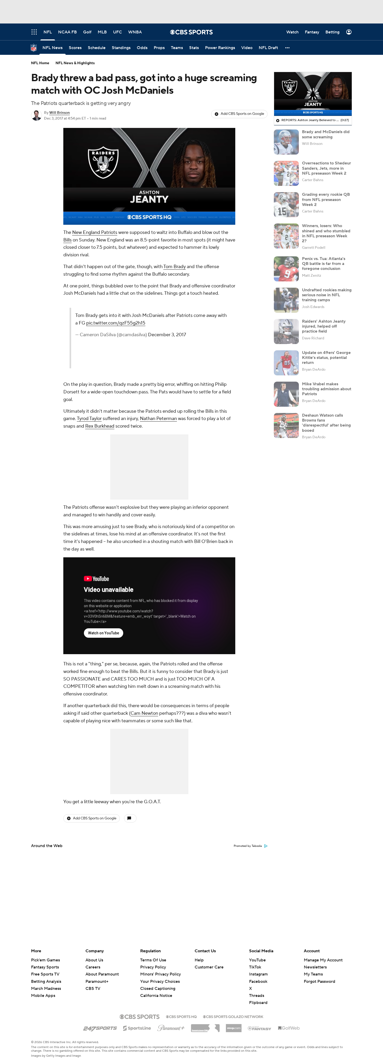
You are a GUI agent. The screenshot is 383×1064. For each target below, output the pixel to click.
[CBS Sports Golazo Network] (233, 1016)
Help (199, 960)
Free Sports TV (45, 974)
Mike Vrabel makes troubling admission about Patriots (326, 389)
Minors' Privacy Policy (160, 974)
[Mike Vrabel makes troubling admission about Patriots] (286, 394)
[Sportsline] (137, 1027)
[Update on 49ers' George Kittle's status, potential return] (286, 362)
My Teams (313, 974)
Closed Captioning (157, 988)
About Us (94, 960)
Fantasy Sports (45, 967)
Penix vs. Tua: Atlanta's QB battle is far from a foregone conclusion (323, 263)
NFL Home (40, 63)
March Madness (46, 988)
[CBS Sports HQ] (181, 1016)
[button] (287, 47)
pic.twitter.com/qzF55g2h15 (115, 323)
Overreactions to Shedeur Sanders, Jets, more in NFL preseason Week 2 (326, 168)
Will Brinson (59, 112)
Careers (92, 967)
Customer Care (209, 967)
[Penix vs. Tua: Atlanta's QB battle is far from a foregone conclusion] (286, 268)
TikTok (255, 967)
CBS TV (92, 988)
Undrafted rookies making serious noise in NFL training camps (327, 295)
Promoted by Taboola (248, 846)
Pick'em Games (45, 960)
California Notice (156, 995)
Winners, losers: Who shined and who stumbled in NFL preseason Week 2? (326, 233)
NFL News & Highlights (75, 63)
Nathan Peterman (158, 419)
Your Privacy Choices (160, 981)
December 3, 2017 (167, 335)
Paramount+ (96, 981)
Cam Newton (144, 713)
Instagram (258, 974)
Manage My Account (323, 960)
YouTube (257, 960)
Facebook (258, 981)
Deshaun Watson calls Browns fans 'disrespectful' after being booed (326, 423)
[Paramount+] (171, 1027)
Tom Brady (174, 267)
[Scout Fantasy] (260, 1028)
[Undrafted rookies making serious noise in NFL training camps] (286, 300)
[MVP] (234, 1026)
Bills (67, 240)
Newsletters (315, 967)
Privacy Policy (153, 967)
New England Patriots (94, 232)
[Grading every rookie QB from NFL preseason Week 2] (286, 204)
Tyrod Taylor (89, 419)
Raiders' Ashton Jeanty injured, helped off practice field (324, 326)
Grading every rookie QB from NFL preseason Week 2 (326, 199)
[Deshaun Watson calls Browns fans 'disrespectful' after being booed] (286, 425)
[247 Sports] (100, 1027)
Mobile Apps (43, 995)
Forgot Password (319, 981)
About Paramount (102, 974)
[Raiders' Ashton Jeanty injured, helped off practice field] (286, 331)
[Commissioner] (205, 1026)
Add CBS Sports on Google (242, 113)
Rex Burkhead (99, 426)
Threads (256, 995)
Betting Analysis (46, 981)
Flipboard (258, 1002)
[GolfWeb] (289, 1028)
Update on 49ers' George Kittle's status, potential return (326, 357)
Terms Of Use (153, 960)
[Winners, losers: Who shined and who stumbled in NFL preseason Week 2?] (286, 236)
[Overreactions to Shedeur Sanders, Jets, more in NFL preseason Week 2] (286, 173)
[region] (149, 176)
